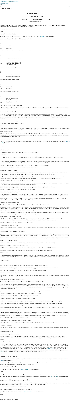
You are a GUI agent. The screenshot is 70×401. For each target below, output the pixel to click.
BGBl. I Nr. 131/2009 (57, 176)
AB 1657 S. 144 (34, 23)
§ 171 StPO (5, 214)
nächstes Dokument (4, 4)
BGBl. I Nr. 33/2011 (40, 36)
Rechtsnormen (4, 1)
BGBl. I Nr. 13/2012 (50, 348)
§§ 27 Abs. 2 (66, 141)
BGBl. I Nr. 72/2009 (54, 376)
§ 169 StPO (30, 214)
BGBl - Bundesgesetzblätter (13, 1)
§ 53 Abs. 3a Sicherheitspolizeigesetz (21, 362)
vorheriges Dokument (4, 3)
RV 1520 (30, 23)
